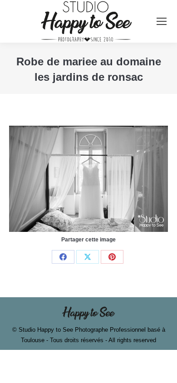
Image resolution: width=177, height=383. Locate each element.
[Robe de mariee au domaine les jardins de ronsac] (88, 178)
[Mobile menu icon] (161, 21)
